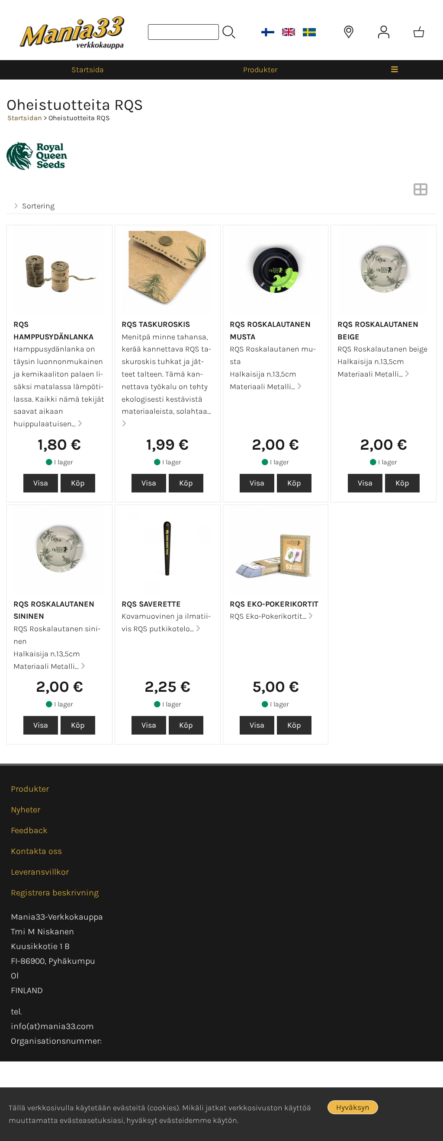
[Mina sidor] (383, 32)
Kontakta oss (36, 851)
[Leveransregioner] (348, 32)
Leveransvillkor (40, 872)
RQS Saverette (151, 604)
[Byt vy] (420, 192)
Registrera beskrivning (55, 893)
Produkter (260, 69)
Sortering (38, 206)
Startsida (87, 69)
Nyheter (25, 810)
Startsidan (24, 118)
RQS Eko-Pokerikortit (274, 604)
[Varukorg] (418, 32)
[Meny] (394, 70)
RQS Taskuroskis (156, 324)
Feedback (29, 830)
